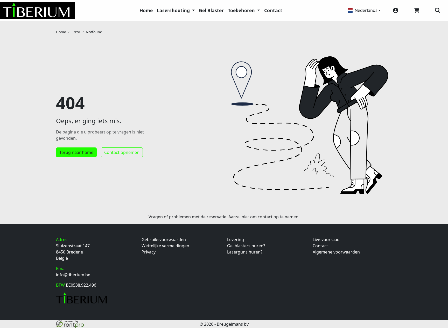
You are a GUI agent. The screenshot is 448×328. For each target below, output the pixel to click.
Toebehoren (242, 10)
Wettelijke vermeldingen (165, 246)
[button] (437, 10)
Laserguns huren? (244, 252)
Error (76, 31)
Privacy (149, 252)
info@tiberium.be (73, 275)
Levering (235, 239)
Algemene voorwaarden (336, 252)
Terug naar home (76, 152)
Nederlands (366, 10)
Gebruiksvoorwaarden (164, 239)
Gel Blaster (211, 10)
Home (146, 10)
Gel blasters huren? (246, 246)
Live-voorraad (326, 239)
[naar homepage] (37, 10)
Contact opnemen (121, 152)
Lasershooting (174, 10)
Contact (273, 10)
